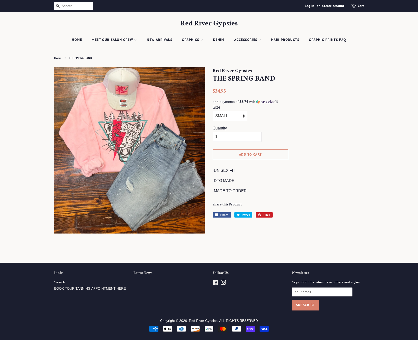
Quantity (220, 128)
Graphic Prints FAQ (327, 40)
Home (77, 40)
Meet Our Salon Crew (113, 40)
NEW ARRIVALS (159, 40)
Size (216, 107)
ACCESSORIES (246, 40)
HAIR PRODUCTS (285, 40)
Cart (361, 6)
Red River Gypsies (209, 23)
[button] (288, 101)
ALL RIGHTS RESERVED (238, 321)
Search (59, 282)
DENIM (218, 40)
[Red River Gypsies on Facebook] (215, 283)
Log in (309, 6)
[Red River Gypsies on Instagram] (223, 283)
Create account (333, 6)
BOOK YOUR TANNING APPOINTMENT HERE (90, 288)
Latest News (143, 273)
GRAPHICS (191, 40)
